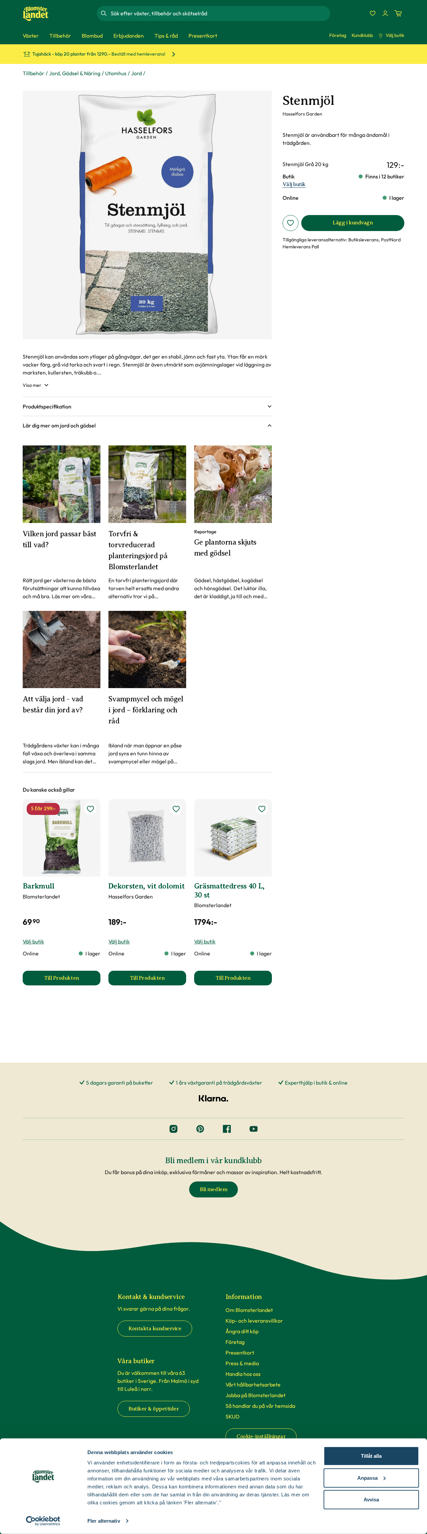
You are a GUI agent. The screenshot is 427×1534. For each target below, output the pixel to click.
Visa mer (32, 385)
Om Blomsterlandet (249, 1310)
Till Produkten (72, 980)
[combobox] (220, 13)
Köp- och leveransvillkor (254, 1320)
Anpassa (367, 1477)
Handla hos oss (243, 1374)
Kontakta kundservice (154, 1329)
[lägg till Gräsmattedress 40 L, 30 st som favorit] (262, 809)
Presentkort (240, 1352)
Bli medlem (213, 1189)
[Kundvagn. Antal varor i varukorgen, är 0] (398, 13)
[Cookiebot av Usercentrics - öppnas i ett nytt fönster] (43, 1521)
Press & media (242, 1363)
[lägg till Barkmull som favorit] (90, 809)
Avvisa (371, 1499)
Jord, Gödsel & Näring (74, 73)
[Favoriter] (372, 13)
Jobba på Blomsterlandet (256, 1395)
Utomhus (115, 73)
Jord (136, 73)
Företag (337, 35)
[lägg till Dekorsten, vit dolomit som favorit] (176, 809)
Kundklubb (362, 35)
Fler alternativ (103, 1521)
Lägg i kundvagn (353, 223)
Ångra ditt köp (242, 1331)
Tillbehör (33, 73)
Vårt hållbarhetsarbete (253, 1384)
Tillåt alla (371, 1456)
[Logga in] (385, 13)
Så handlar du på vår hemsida (260, 1406)
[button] (147, 406)
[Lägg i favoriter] (291, 223)
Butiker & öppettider (153, 1409)
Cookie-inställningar (261, 1436)
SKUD (233, 1416)
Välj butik (395, 35)
